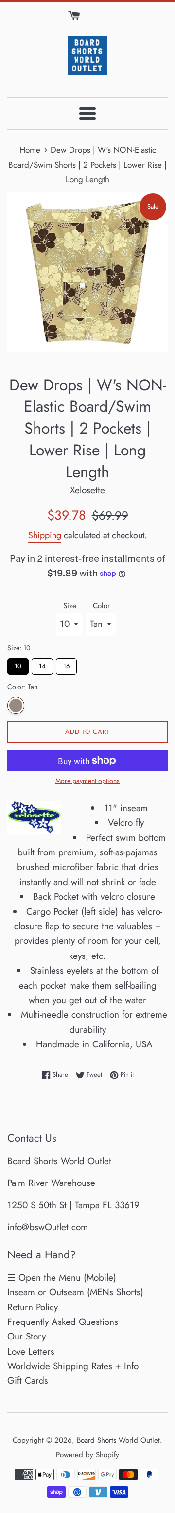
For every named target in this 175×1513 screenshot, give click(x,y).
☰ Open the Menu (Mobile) (61, 1277)
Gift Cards (27, 1380)
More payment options (87, 780)
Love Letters (30, 1351)
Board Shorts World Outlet (118, 1440)
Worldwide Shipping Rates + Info (73, 1366)
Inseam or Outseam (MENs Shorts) (75, 1292)
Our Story (26, 1336)
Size (69, 605)
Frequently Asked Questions (62, 1321)
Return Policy (32, 1307)
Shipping (44, 535)
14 (42, 664)
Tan (15, 705)
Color (101, 605)
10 (18, 664)
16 (66, 664)
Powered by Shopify (87, 1454)
